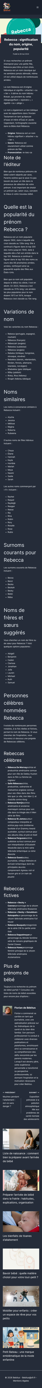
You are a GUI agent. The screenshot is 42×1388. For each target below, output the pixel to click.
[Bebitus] (7, 7)
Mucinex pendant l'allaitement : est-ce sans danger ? (11, 1099)
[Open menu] (37, 7)
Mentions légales (21, 1381)
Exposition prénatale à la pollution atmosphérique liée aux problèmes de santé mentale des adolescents (31, 1106)
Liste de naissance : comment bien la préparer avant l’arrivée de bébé (21, 1157)
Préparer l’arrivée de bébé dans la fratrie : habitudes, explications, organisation (18, 1198)
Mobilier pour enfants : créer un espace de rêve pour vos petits (20, 1314)
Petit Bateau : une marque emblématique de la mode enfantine (18, 1355)
